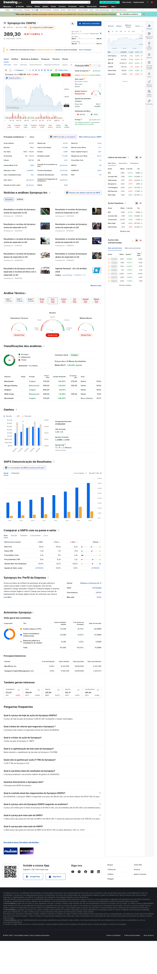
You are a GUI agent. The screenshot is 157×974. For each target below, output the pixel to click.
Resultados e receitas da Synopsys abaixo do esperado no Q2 (71, 255)
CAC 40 (110, 59)
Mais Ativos (112, 163)
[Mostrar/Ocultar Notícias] (56, 70)
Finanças (45, 59)
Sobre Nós (138, 865)
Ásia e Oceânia (83, 10)
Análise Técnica (14, 293)
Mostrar (40, 568)
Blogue (110, 865)
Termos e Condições (113, 935)
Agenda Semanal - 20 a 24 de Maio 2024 (71, 270)
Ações (7, 10)
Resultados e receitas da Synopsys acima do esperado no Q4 (71, 226)
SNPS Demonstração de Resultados (28, 461)
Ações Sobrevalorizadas (119, 10)
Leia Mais (7, 597)
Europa (63, 10)
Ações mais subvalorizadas (115, 241)
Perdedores (134, 163)
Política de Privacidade (132, 935)
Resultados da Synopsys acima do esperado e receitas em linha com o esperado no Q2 (20, 271)
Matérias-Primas (128, 26)
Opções (65, 65)
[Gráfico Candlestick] (6, 70)
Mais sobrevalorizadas (132, 248)
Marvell (47, 689)
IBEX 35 (110, 63)
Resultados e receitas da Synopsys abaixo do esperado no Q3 (19, 255)
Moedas (111, 26)
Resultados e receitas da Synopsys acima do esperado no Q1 (71, 211)
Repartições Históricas (52, 65)
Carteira (110, 874)
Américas (56, 10)
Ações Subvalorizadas (102, 10)
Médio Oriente (71, 10)
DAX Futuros (112, 56)
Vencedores (123, 163)
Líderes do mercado (117, 157)
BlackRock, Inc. (10, 666)
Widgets (110, 879)
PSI (109, 52)
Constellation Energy (13, 689)
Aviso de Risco (149, 935)
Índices (118, 26)
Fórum (65, 59)
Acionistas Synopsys (18, 612)
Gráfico (14, 59)
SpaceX (67, 689)
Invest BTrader (67, 275)
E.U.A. (99, 597)
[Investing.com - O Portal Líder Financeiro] (13, 2)
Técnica (56, 59)
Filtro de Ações (92, 6)
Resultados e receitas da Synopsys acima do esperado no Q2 (19, 211)
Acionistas (23, 65)
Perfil (15, 65)
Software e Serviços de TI (90, 583)
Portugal (27, 10)
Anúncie (137, 869)
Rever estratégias (85, 50)
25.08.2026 (64, 170)
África (91, 10)
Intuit (27, 689)
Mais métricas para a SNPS (90, 137)
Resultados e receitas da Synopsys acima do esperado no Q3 (71, 240)
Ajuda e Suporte (140, 874)
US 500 (110, 67)
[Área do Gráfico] (10, 70)
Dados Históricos (35, 65)
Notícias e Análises (29, 59)
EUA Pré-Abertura (45, 10)
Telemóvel (111, 869)
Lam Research (90, 689)
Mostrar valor (94, 33)
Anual (6, 473)
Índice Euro (112, 74)
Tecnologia (96, 588)
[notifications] (147, 2)
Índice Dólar (112, 70)
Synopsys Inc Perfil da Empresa (25, 577)
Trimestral (15, 473)
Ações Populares (115, 203)
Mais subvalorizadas (115, 248)
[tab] (9, 300)
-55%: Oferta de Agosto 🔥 (109, 2)
